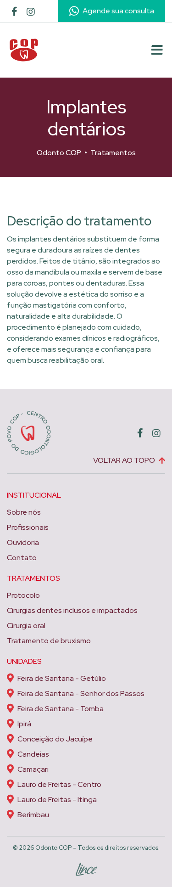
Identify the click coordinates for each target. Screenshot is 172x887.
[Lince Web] (86, 867)
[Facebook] (14, 12)
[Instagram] (30, 12)
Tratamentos (113, 152)
